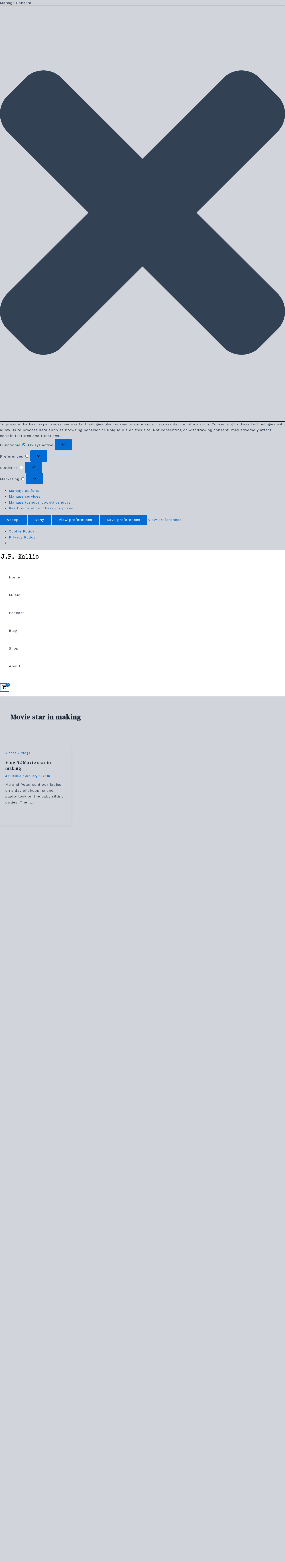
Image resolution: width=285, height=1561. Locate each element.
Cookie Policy (21, 531)
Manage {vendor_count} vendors (40, 502)
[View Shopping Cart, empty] (4, 687)
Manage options (24, 490)
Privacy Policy (22, 537)
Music (14, 595)
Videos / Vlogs (17, 753)
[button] (142, 213)
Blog (13, 630)
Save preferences (123, 520)
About (14, 666)
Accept (13, 520)
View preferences (75, 520)
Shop (13, 648)
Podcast (16, 613)
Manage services (25, 496)
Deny (39, 520)
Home (14, 577)
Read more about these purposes (41, 508)
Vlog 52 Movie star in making (28, 765)
